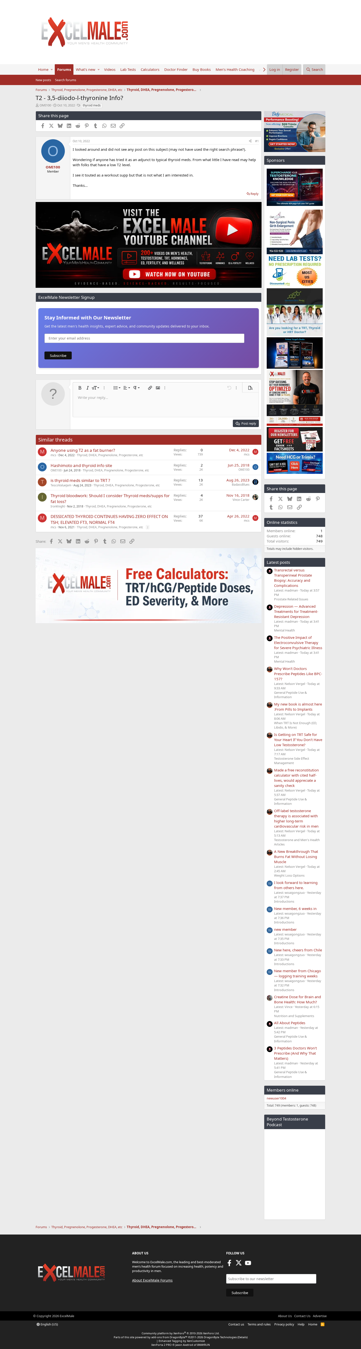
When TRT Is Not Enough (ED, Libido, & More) (295, 725)
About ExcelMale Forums (152, 1280)
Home (43, 69)
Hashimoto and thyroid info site (81, 465)
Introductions (284, 901)
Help (301, 1324)
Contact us (236, 1324)
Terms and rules (259, 1324)
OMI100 (45, 105)
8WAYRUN (203, 1345)
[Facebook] (229, 1264)
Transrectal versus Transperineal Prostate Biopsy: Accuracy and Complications (293, 577)
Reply (254, 193)
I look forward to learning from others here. (296, 885)
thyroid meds (92, 105)
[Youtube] (248, 1264)
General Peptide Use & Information (290, 694)
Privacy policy (284, 1324)
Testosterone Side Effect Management (291, 760)
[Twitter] (239, 1264)
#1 (257, 141)
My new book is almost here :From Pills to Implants (298, 707)
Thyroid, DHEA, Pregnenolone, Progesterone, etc (110, 455)
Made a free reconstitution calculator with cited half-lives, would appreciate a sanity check (296, 778)
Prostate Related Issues (291, 599)
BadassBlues (241, 484)
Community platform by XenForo (181, 1333)
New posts (43, 80)
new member (285, 929)
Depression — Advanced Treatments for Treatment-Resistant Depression (296, 611)
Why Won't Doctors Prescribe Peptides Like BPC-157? (298, 673)
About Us (285, 1316)
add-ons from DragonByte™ (169, 1337)
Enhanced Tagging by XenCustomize (182, 1341)
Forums (64, 69)
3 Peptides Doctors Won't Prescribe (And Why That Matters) (295, 1053)
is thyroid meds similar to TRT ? (80, 480)
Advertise (320, 1316)
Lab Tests (128, 69)
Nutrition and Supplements (294, 1016)
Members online (283, 1090)
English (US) (49, 1324)
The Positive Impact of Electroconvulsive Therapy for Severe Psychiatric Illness (298, 642)
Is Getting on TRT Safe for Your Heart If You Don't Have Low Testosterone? (298, 739)
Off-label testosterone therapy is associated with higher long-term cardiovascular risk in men (296, 818)
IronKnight (58, 506)
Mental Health (284, 630)
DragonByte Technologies (220, 1337)
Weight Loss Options (289, 875)
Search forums (65, 80)
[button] (52, 69)
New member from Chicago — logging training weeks (297, 973)
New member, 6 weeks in (295, 908)
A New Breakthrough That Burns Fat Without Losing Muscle (296, 856)
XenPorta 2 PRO (161, 1345)
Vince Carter (241, 500)
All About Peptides (289, 1022)
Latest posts (278, 562)
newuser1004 (276, 1098)
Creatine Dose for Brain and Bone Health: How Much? (297, 999)
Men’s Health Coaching (235, 69)
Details (242, 1337)
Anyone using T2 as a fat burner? (83, 450)
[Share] (250, 141)
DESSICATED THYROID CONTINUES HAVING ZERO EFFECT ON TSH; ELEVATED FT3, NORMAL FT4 (109, 519)
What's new (85, 69)
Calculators (150, 69)
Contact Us (302, 1316)
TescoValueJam (61, 485)
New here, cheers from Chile (298, 949)
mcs (53, 455)
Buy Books (202, 69)
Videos (109, 69)
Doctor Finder (176, 69)
